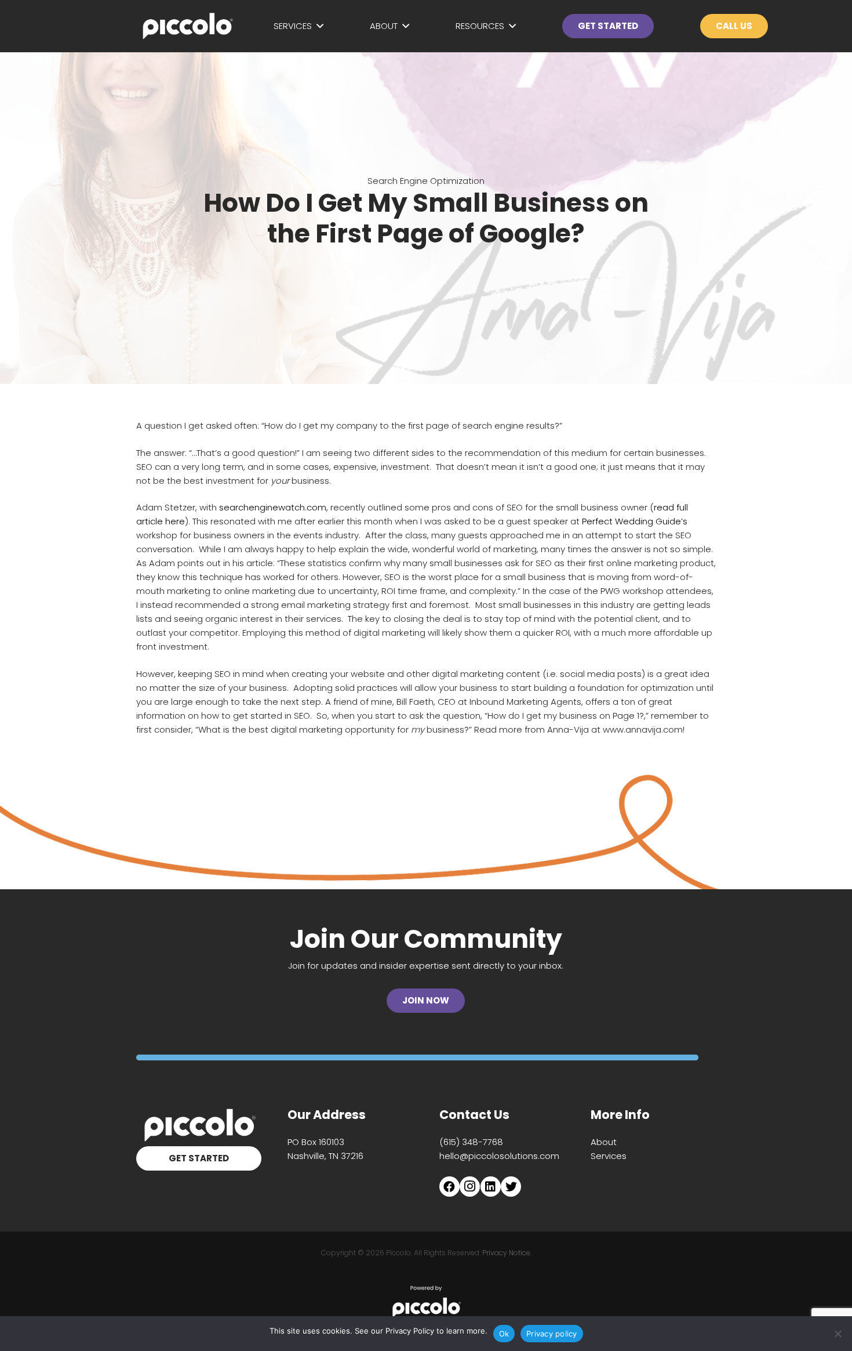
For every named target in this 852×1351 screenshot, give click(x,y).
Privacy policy (551, 1333)
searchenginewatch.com (272, 507)
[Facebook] (449, 1186)
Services (609, 1156)
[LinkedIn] (490, 1186)
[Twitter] (511, 1186)
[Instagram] (470, 1186)
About (604, 1142)
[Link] (187, 26)
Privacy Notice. (506, 1253)
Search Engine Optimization (426, 181)
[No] (837, 1333)
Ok (504, 1333)
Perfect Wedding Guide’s (634, 521)
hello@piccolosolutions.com (499, 1156)
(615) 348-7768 (471, 1142)
